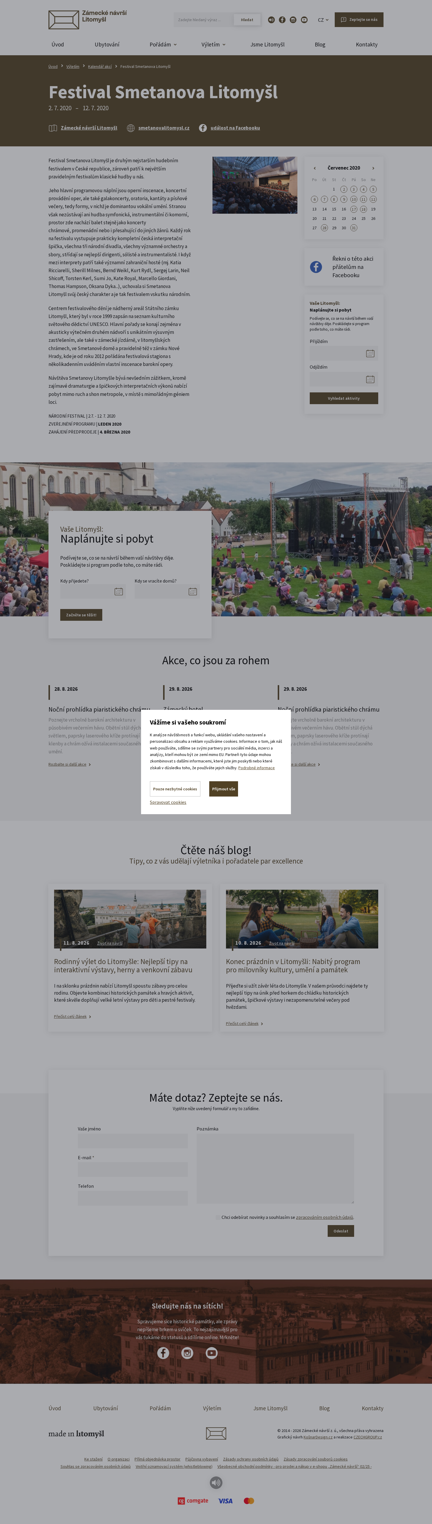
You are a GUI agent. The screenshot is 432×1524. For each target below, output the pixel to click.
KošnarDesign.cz (318, 1437)
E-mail (86, 1157)
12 (373, 199)
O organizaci (119, 1459)
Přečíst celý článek (70, 1016)
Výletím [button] (211, 44)
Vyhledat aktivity (344, 398)
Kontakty (367, 44)
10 (354, 199)
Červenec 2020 (344, 168)
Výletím (72, 66)
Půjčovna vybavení (201, 1459)
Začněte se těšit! (81, 615)
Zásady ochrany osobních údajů (251, 1459)
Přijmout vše (223, 789)
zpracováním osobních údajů (324, 1217)
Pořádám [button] (160, 44)
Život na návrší (110, 943)
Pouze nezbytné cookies (175, 789)
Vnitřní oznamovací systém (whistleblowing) (174, 1466)
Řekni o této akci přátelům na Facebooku (352, 267)
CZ (321, 19)
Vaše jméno (89, 1129)
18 (363, 209)
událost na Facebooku (235, 128)
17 (354, 209)
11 (363, 199)
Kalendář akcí (100, 66)
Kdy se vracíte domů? (156, 581)
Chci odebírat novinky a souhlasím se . (288, 1217)
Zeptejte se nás (363, 19)
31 (354, 227)
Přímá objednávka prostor (157, 1459)
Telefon (86, 1186)
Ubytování (107, 44)
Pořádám (160, 1408)
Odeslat (341, 1231)
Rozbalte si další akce (67, 764)
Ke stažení (93, 1459)
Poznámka (207, 1129)
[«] (314, 168)
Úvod (57, 44)
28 (324, 227)
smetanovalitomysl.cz (164, 128)
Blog (320, 44)
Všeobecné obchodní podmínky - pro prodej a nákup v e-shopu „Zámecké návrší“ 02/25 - (294, 1466)
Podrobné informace (256, 767)
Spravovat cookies (168, 802)
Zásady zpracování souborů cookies (316, 1459)
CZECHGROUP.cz (368, 1437)
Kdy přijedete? (74, 581)
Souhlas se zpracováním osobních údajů (96, 1466)
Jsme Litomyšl (267, 44)
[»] (373, 168)
